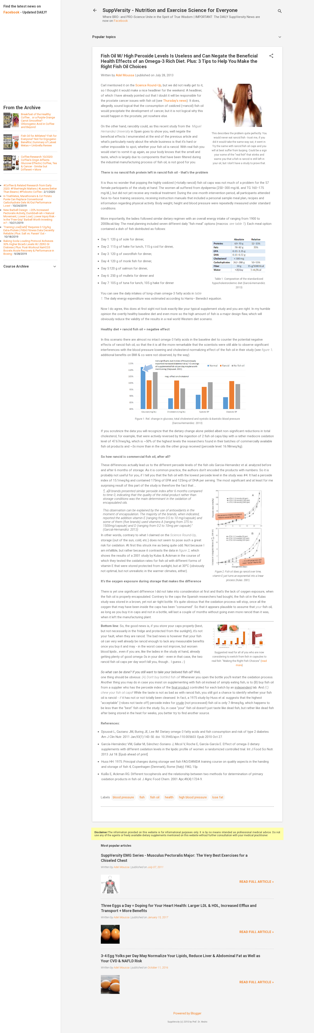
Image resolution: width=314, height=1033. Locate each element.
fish (142, 797)
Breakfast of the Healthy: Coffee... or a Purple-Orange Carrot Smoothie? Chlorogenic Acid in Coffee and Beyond (38, 121)
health (169, 797)
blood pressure (123, 797)
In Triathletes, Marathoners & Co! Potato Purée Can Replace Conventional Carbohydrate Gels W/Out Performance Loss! (27, 200)
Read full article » (256, 882)
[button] (271, 56)
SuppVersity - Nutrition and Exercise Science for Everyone (170, 10)
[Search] (279, 11)
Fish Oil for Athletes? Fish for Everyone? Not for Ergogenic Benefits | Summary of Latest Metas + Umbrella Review (39, 140)
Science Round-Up (148, 85)
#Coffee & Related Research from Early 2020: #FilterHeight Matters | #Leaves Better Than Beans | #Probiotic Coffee (30, 188)
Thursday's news (175, 101)
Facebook (121, 21)
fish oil (154, 797)
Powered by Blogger (187, 1013)
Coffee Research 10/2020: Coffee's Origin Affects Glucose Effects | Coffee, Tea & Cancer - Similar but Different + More (39, 163)
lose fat (217, 797)
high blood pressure (193, 797)
